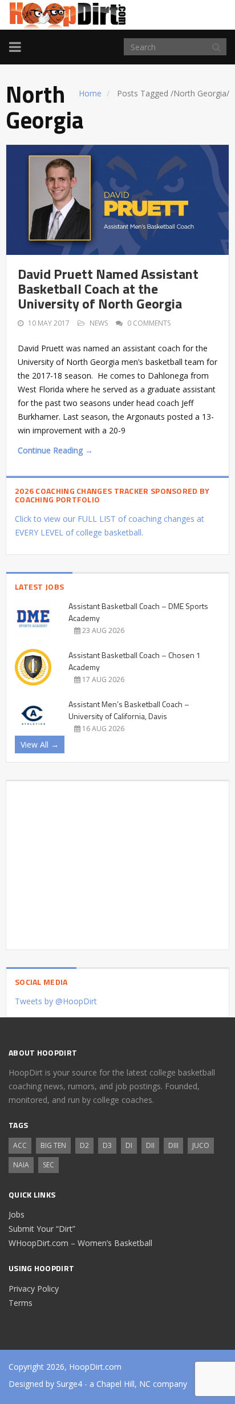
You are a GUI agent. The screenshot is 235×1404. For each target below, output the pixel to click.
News (99, 323)
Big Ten (53, 1145)
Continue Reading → (55, 450)
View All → (40, 744)
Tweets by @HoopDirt (56, 1001)
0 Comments (149, 323)
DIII (173, 1145)
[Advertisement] (117, 861)
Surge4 (69, 1383)
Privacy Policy (34, 1288)
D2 (84, 1145)
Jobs (17, 1214)
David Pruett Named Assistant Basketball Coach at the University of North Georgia (108, 288)
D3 (107, 1145)
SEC (48, 1165)
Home (90, 93)
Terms (21, 1302)
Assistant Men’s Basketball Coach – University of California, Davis (128, 710)
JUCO (200, 1145)
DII (150, 1145)
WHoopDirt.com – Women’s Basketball (80, 1242)
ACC (20, 1145)
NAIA (21, 1165)
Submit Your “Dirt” (42, 1228)
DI (128, 1145)
